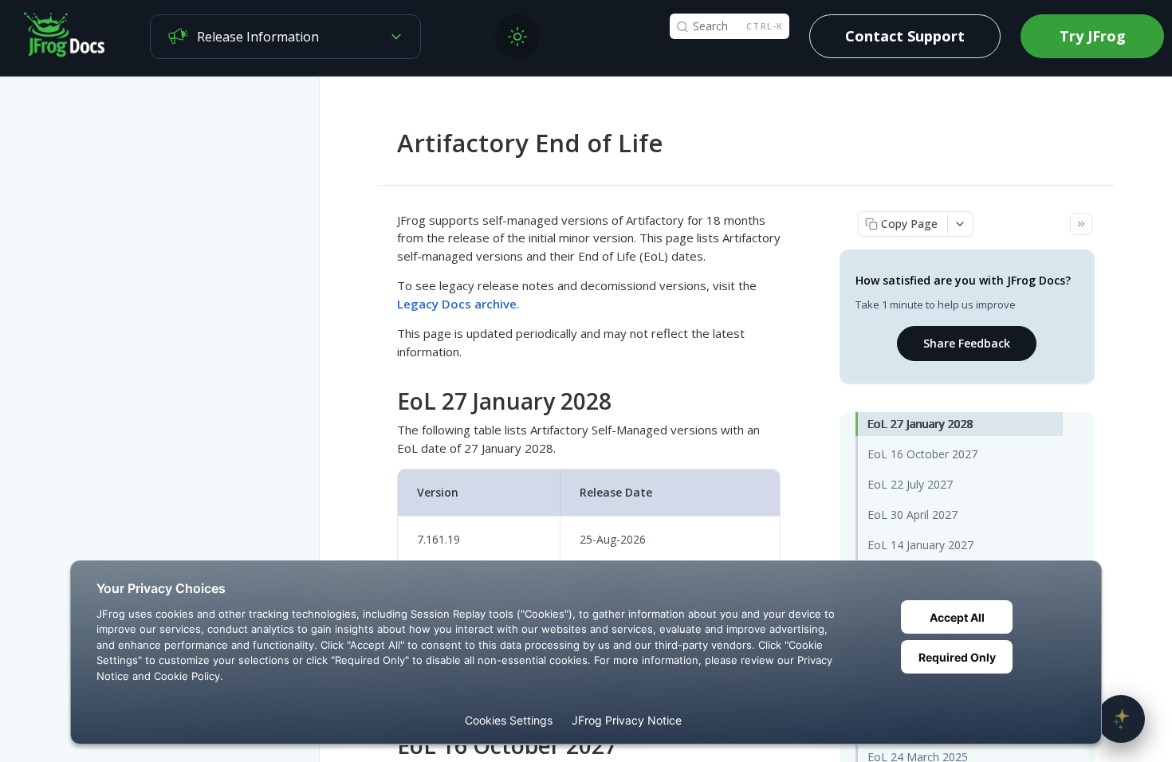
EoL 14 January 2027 (920, 544)
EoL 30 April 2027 (912, 514)
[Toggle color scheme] (517, 36)
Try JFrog (1093, 35)
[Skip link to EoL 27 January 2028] (386, 402)
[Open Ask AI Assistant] (1121, 719)
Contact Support (905, 35)
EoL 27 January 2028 (920, 423)
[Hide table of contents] (1081, 224)
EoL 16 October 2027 (922, 454)
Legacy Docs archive (457, 304)
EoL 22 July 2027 (910, 484)
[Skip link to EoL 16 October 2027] (386, 746)
